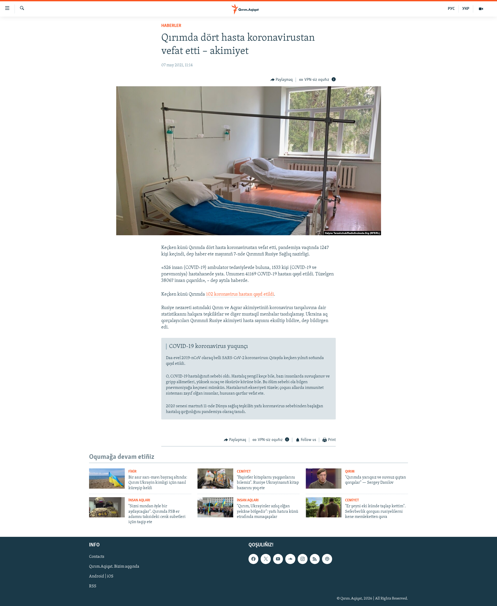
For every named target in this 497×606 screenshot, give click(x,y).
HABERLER (171, 26)
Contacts (96, 557)
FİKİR (132, 472)
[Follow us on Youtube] (278, 559)
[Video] (481, 8)
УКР (465, 9)
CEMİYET (244, 472)
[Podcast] (327, 559)
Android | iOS (101, 576)
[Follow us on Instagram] (303, 559)
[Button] (282, 79)
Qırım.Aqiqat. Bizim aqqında (114, 567)
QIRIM (350, 472)
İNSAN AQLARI (139, 500)
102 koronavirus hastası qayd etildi (240, 294)
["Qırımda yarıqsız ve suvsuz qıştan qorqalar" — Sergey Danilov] (323, 478)
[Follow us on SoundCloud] (290, 559)
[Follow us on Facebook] (253, 559)
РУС (451, 9)
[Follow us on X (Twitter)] (266, 559)
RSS (92, 586)
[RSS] (315, 559)
